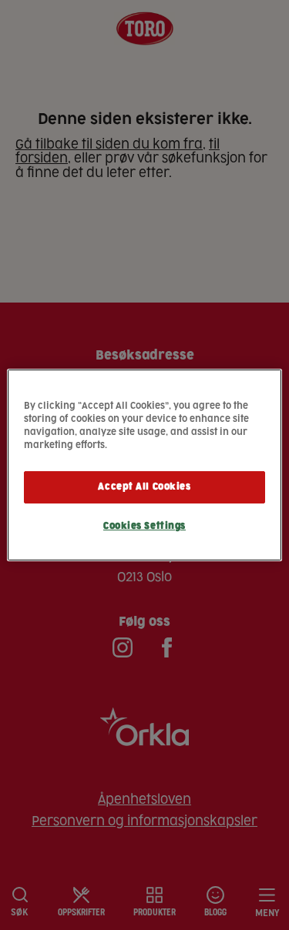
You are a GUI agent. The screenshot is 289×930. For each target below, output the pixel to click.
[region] (144, 465)
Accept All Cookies (144, 487)
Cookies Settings (144, 526)
